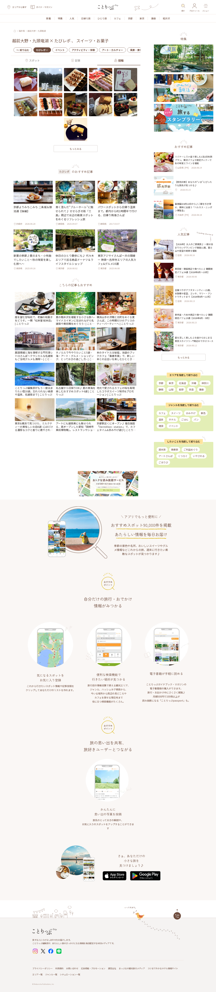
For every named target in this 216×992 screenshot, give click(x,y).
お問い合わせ (72, 968)
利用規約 (59, 968)
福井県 (22, 31)
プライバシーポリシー (42, 968)
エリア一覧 (37, 974)
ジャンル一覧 (51, 974)
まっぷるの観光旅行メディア (132, 968)
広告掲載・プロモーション (93, 968)
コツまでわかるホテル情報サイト (163, 968)
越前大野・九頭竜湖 (37, 31)
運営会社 (112, 968)
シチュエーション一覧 (70, 974)
